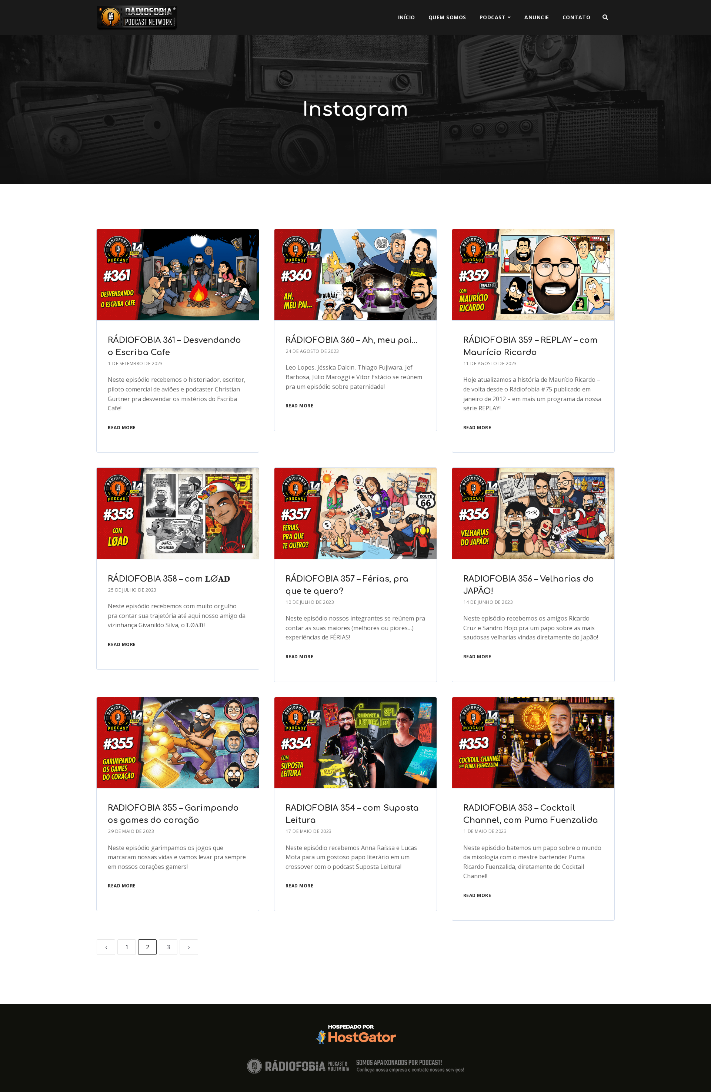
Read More (122, 427)
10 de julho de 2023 (310, 602)
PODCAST (493, 17)
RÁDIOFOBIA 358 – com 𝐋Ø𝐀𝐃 (169, 579)
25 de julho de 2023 (132, 590)
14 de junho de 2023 (488, 602)
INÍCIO (406, 17)
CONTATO (577, 17)
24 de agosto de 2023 (312, 351)
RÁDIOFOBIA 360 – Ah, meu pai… (351, 340)
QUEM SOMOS (447, 17)
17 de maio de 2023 (309, 831)
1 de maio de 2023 (485, 831)
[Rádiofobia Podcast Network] (137, 17)
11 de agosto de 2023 (490, 363)
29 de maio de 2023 (131, 831)
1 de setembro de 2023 (135, 363)
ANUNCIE (536, 17)
